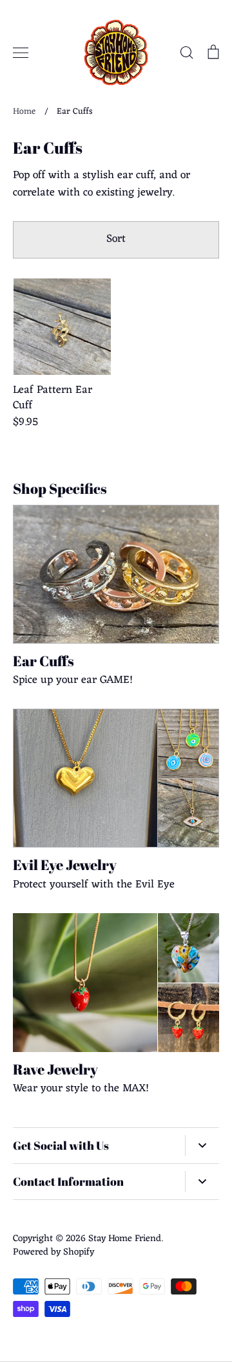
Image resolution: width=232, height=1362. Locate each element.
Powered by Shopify (53, 1252)
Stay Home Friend (124, 1238)
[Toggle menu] (20, 52)
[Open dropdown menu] (202, 1146)
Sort (116, 239)
